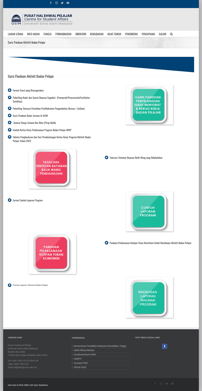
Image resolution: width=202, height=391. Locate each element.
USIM (26, 385)
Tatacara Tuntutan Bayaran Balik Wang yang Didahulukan (136, 157)
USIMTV (78, 359)
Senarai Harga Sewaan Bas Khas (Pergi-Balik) (34, 123)
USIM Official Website (84, 350)
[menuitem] (17, 34)
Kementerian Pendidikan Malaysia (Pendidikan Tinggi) (100, 346)
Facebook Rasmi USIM (85, 354)
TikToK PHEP (80, 367)
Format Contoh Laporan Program (28, 200)
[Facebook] (164, 346)
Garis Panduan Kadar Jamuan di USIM (30, 115)
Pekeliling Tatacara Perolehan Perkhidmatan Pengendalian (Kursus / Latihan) (49, 108)
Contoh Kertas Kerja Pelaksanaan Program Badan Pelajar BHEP (42, 130)
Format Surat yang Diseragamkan (28, 90)
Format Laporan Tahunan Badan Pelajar (30, 285)
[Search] (171, 34)
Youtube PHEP (81, 363)
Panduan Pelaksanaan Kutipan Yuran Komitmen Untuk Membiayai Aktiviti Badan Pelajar (150, 243)
